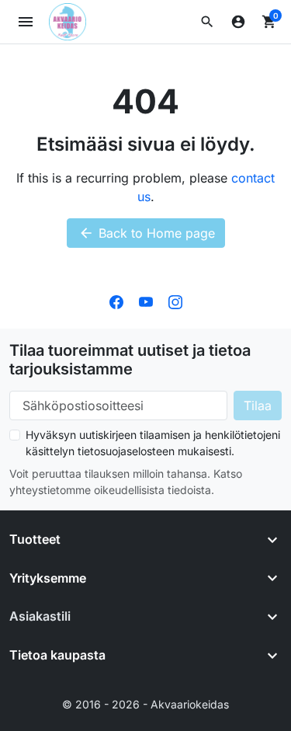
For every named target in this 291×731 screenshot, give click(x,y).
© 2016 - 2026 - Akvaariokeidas (145, 704)
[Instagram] (175, 301)
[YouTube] (146, 301)
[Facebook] (116, 301)
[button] (207, 21)
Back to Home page (146, 233)
